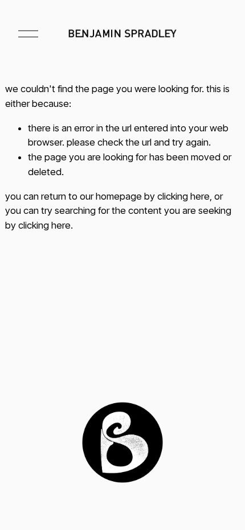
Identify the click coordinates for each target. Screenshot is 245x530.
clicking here (183, 196)
